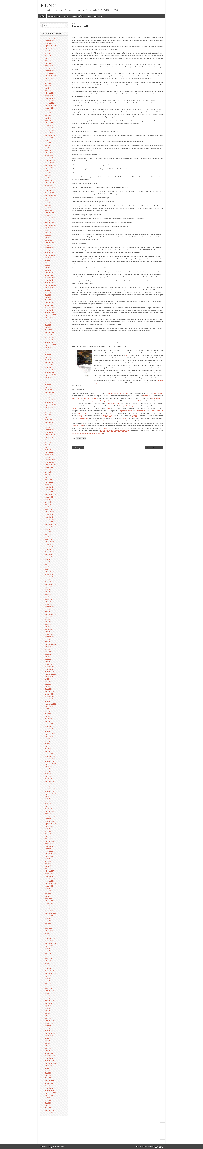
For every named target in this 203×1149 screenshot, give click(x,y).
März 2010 (48, 479)
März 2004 (48, 659)
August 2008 (49, 527)
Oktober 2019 (49, 193)
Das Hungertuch (54, 16)
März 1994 (48, 958)
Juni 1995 (48, 921)
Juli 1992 (48, 1008)
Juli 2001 (48, 739)
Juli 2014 (48, 350)
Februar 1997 (49, 871)
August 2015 (49, 317)
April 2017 (48, 267)
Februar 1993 (49, 991)
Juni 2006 (48, 592)
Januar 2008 (49, 544)
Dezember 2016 (50, 277)
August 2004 (49, 646)
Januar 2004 (49, 664)
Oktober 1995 (49, 911)
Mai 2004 (48, 654)
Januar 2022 (49, 125)
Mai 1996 (48, 893)
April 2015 (48, 327)
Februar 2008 (49, 542)
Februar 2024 (49, 63)
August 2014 (49, 347)
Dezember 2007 (50, 547)
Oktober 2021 (49, 133)
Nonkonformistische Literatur (118, 393)
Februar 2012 (49, 422)
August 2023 (49, 78)
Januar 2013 (49, 395)
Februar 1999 (49, 811)
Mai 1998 (48, 833)
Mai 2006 (48, 594)
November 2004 (50, 639)
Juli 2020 (48, 170)
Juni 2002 (48, 711)
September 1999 (50, 794)
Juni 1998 (48, 831)
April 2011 (48, 447)
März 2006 (48, 599)
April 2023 (48, 88)
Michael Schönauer (156, 411)
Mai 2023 (48, 85)
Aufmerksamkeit (103, 421)
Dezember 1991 (50, 1025)
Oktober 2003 (49, 671)
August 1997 (49, 856)
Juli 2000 (48, 769)
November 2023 (50, 70)
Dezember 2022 (50, 98)
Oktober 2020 (49, 163)
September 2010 (50, 464)
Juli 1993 (48, 978)
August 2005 (49, 617)
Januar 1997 (49, 873)
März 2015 (48, 330)
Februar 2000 (49, 781)
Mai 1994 (48, 953)
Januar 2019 (49, 215)
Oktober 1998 (49, 821)
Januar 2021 (49, 155)
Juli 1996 (48, 888)
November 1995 (50, 908)
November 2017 (50, 250)
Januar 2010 (49, 484)
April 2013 (48, 387)
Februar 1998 (49, 841)
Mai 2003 (48, 684)
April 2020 (48, 178)
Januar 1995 (49, 933)
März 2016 (48, 300)
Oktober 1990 (49, 1060)
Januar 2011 (49, 454)
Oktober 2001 (49, 731)
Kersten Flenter (140, 411)
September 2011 (50, 434)
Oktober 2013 (49, 372)
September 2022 (50, 105)
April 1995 (48, 926)
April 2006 (48, 597)
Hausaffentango (156, 398)
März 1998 (48, 838)
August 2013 (49, 377)
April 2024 (48, 58)
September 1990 (50, 1063)
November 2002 (50, 699)
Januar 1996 (49, 903)
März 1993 (48, 988)
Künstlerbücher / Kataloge (81, 16)
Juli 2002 (48, 709)
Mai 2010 (48, 474)
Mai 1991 (48, 1043)
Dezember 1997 (50, 846)
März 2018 (48, 240)
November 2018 (50, 220)
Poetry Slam (113, 413)
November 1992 (50, 998)
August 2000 (49, 766)
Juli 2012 (48, 410)
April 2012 (48, 417)
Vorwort (125, 418)
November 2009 (50, 489)
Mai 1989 (48, 1103)
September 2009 (50, 494)
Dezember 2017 (50, 247)
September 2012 (50, 405)
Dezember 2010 (50, 457)
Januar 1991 (49, 1053)
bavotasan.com (158, 1146)
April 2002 (48, 716)
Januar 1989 (49, 1113)
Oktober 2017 (49, 252)
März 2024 (48, 60)
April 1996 (48, 896)
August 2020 (49, 168)
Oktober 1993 (49, 971)
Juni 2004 (48, 651)
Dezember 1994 (50, 936)
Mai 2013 (48, 385)
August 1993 (49, 976)
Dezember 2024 (50, 38)
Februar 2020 (49, 183)
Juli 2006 (48, 589)
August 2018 (49, 228)
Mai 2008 (48, 534)
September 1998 (50, 824)
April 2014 (48, 357)
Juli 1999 (48, 799)
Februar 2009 (49, 512)
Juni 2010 (48, 472)
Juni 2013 (48, 382)
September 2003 (50, 674)
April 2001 (48, 746)
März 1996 (48, 898)
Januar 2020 (49, 185)
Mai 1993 (48, 983)
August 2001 (49, 736)
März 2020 (48, 180)
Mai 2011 (48, 445)
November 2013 (50, 370)
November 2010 (50, 459)
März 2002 (48, 719)
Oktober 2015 (49, 312)
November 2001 (50, 729)
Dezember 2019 (50, 188)
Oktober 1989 (49, 1090)
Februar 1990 (49, 1080)
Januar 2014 (49, 365)
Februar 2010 (49, 482)
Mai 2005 (48, 624)
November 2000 (50, 759)
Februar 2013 (49, 392)
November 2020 (50, 160)
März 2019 (48, 210)
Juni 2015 (48, 322)
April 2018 (48, 238)
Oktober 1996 (49, 881)
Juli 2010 (48, 469)
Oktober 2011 (49, 432)
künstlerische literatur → (154, 448)
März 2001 (48, 749)
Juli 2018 (48, 230)
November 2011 (50, 430)
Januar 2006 (49, 604)
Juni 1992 (48, 1010)
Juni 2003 (48, 681)
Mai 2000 (48, 774)
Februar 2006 (49, 602)
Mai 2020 (48, 175)
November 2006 (50, 579)
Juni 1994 (48, 951)
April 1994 (48, 956)
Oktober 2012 (49, 402)
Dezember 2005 (50, 607)
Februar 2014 (49, 362)
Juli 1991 (48, 1038)
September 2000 (50, 764)
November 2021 (50, 130)
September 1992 (50, 1003)
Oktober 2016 (49, 282)
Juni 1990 (48, 1070)
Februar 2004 (49, 661)
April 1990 (48, 1075)
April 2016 (48, 297)
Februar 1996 (49, 901)
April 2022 (48, 118)
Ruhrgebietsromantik (125, 411)
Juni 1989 (48, 1100)
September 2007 (50, 554)
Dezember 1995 (50, 906)
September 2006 (50, 584)
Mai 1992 (48, 1013)
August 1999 (49, 796)
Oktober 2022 (49, 103)
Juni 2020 (48, 173)
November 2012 (50, 400)
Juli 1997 (48, 858)
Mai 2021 (48, 145)
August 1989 (49, 1095)
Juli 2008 (48, 529)
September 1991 (50, 1033)
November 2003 (50, 669)
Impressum (98, 16)
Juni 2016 (48, 292)
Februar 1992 (49, 1020)
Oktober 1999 (49, 791)
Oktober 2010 (49, 462)
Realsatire (107, 428)
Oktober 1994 (49, 941)
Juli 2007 (48, 559)
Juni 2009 (48, 502)
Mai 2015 (48, 325)
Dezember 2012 (50, 397)
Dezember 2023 (50, 68)
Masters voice (107, 415)
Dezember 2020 (50, 158)
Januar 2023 (49, 95)
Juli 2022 (48, 110)
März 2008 (48, 539)
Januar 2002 (49, 724)
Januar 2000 (49, 784)
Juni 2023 (48, 83)
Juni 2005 (48, 622)
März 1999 (48, 809)
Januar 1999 (49, 814)
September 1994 (50, 943)
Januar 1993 (49, 993)
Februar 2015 (49, 332)
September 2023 (50, 75)
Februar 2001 (49, 751)
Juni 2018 (48, 232)
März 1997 (48, 868)
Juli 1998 (48, 829)
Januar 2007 (49, 574)
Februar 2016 (49, 302)
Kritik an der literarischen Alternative (84, 398)
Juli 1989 (48, 1098)
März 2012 (48, 420)
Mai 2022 (48, 115)
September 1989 (50, 1093)
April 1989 (48, 1105)
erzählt (145, 396)
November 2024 (50, 40)
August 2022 (49, 108)
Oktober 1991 (49, 1030)
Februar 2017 (49, 272)
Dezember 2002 (50, 696)
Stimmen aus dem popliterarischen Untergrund (87, 433)
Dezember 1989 (50, 1085)
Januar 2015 (49, 335)
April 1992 (48, 1016)
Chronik (66, 16)
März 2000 (48, 779)
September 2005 (50, 614)
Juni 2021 (48, 143)
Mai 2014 (48, 355)
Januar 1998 (49, 843)
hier (132, 398)
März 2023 (48, 90)
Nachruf (140, 401)
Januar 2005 (49, 634)
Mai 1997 (48, 863)
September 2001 (50, 734)
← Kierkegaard (77, 448)
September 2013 (50, 375)
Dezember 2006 (50, 577)
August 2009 (49, 497)
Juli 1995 (48, 918)
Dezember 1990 (50, 1055)
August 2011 (49, 437)
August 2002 (49, 706)
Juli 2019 (48, 200)
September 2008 (50, 524)
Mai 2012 (48, 415)
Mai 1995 (48, 923)
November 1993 (50, 968)
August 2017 (49, 257)
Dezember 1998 (50, 816)
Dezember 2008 (50, 517)
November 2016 (50, 280)
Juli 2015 (48, 320)
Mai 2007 (48, 564)
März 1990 (48, 1078)
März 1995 (48, 928)
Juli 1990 (48, 1068)
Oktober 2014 (49, 342)
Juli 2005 (48, 619)
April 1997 (48, 866)
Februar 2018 (49, 243)
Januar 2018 (49, 245)
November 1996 (50, 878)
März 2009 (48, 509)
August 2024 (49, 48)
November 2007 (50, 549)
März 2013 (48, 390)
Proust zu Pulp (83, 418)
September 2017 (50, 255)
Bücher (42, 16)
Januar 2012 (49, 425)
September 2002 (50, 704)
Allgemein (75, 23)
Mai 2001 (48, 744)
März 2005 (48, 629)
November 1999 (50, 789)
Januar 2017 (49, 275)
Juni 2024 (48, 53)
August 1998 (49, 826)
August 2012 (49, 407)
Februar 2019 (49, 213)
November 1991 (50, 1028)
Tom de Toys (82, 413)
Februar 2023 (49, 93)
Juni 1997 (48, 861)
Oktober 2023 (49, 73)
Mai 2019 (48, 205)
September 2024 (50, 46)
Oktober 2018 (49, 223)
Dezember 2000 (50, 756)
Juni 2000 (48, 771)
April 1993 (48, 986)
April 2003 (48, 686)
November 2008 (50, 519)
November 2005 (50, 609)
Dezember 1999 (50, 786)
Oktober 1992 (49, 1001)
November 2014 (50, 340)
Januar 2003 (49, 694)
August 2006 (49, 587)
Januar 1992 (49, 1023)
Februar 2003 (49, 691)
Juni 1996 (48, 891)
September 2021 (50, 135)
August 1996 (49, 886)
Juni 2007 (48, 562)
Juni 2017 (48, 262)
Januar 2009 (49, 514)
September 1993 (50, 973)
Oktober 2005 (49, 611)
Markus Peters (77, 29)
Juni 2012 (48, 412)
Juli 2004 (48, 649)
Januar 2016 (49, 305)
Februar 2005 (49, 631)
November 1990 (50, 1058)
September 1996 (50, 883)
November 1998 (50, 818)
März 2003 (48, 689)
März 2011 (48, 449)
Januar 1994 (49, 963)
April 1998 (48, 836)
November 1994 (50, 938)
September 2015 (50, 315)
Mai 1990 (48, 1073)
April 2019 (48, 208)
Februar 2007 (49, 572)
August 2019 (49, 198)
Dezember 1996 (50, 876)
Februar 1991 (49, 1050)
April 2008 (48, 537)
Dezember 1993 (50, 966)
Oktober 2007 (49, 552)
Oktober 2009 (49, 492)
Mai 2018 (48, 235)
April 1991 (48, 1045)
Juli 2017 (48, 260)
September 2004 (50, 644)
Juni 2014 (48, 352)
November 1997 (50, 848)
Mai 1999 (48, 804)
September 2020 (50, 165)
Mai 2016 (48, 295)
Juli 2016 (48, 290)
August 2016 (49, 287)
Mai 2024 (48, 55)
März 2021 (48, 150)
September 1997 (50, 853)
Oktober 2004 (49, 641)
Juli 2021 (48, 140)
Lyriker (128, 355)
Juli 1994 (48, 948)
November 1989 (50, 1088)
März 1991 (48, 1048)
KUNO (48, 5)
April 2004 (48, 656)
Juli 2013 (48, 380)
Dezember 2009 (50, 487)
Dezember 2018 (50, 218)
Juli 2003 (48, 679)
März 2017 (48, 270)
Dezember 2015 (50, 307)
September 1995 (50, 913)
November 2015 (50, 310)
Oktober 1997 (49, 851)
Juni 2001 (48, 741)
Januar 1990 (49, 1083)
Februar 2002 (49, 721)
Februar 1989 (49, 1110)
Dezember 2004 (50, 637)
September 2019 (50, 195)
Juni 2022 (48, 113)
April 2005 (48, 626)
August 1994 (49, 946)
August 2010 (49, 467)
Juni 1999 (48, 801)
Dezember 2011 (50, 427)
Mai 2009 (48, 504)
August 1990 (49, 1065)
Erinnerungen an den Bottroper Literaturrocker (101, 401)
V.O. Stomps (158, 393)
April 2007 (48, 567)
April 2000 (48, 776)
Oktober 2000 (49, 761)
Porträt (108, 408)
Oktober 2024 (49, 43)
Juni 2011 (48, 442)
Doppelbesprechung (113, 403)
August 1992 (49, 1006)
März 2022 (48, 120)
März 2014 (48, 360)
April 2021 (48, 148)
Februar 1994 (49, 961)
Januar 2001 (49, 754)
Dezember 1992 (50, 996)
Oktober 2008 (49, 522)
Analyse (134, 415)
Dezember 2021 (50, 128)
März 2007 (48, 569)
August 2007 (49, 557)
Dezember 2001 (50, 726)
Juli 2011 (47, 439)
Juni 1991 (48, 1040)
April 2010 (48, 477)
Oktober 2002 (49, 701)
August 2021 (49, 138)
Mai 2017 (48, 265)
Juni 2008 (48, 532)
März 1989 (48, 1108)
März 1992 (48, 1018)
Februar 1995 (49, 931)
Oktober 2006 (49, 582)
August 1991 (49, 1035)
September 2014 (50, 345)
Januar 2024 (49, 65)
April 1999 (48, 806)
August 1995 (49, 916)
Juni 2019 (48, 203)
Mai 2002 (48, 714)
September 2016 (50, 285)
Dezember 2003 (50, 666)
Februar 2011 (49, 452)
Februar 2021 (49, 153)
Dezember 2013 (50, 367)
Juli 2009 (48, 499)
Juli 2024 (48, 51)
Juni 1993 (48, 981)
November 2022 (50, 100)
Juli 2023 (48, 80)
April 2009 (48, 507)
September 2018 (50, 225)
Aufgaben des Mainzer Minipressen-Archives (114, 430)
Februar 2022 (49, 123)
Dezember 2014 (50, 337)
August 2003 (49, 676)
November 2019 (50, 190)
